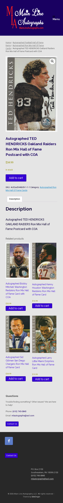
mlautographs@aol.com (23, 415)
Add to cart (16, 178)
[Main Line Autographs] (25, 18)
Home (8, 42)
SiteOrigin (36, 497)
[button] (52, 61)
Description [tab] (14, 199)
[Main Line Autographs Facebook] (9, 441)
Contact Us (12, 424)
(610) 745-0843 (19, 411)
